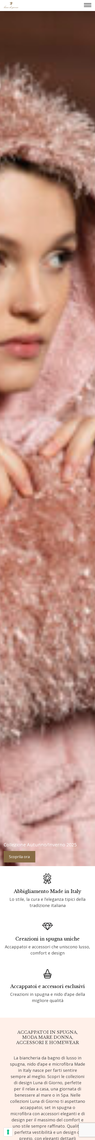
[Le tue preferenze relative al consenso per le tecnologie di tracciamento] (8, 1132)
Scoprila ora (19, 856)
